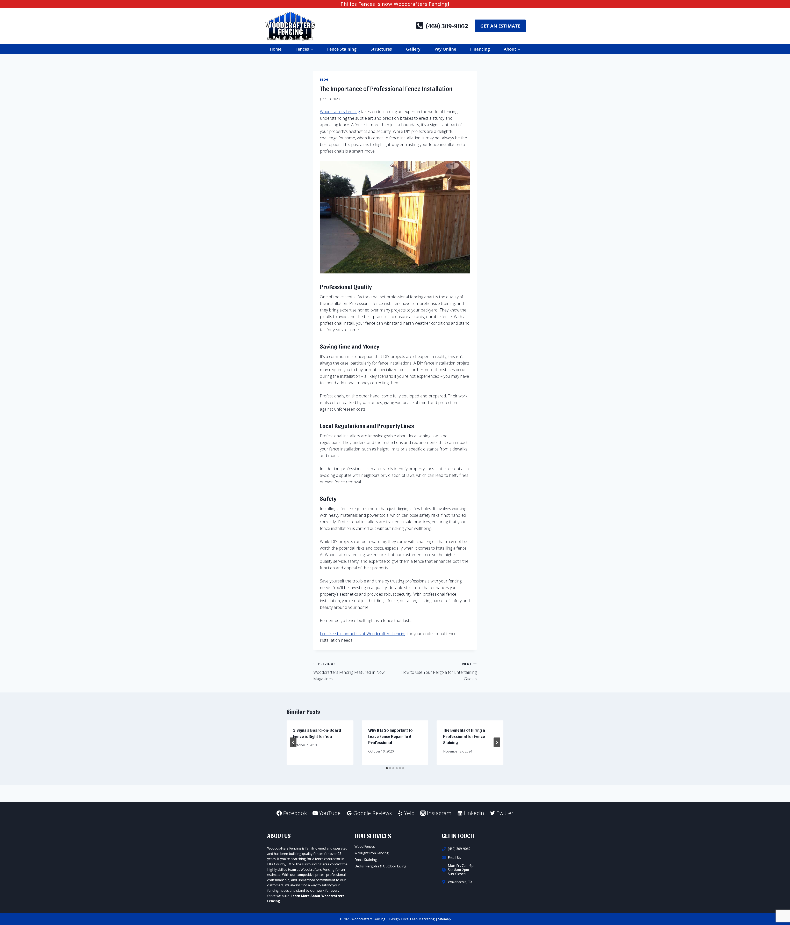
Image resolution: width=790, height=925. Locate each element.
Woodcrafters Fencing (340, 111)
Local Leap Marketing (418, 919)
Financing (480, 49)
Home (275, 49)
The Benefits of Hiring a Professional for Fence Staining (464, 736)
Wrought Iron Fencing (371, 853)
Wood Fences (364, 846)
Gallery (413, 49)
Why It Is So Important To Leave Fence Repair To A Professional (390, 736)
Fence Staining (342, 49)
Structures (381, 49)
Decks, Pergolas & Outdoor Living (380, 866)
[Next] (497, 742)
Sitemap (444, 919)
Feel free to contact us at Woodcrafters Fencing (363, 633)
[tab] (387, 768)
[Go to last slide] (293, 742)
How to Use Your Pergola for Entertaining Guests (439, 672)
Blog (324, 79)
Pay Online (445, 49)
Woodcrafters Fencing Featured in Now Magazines (349, 672)
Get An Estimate (500, 26)
